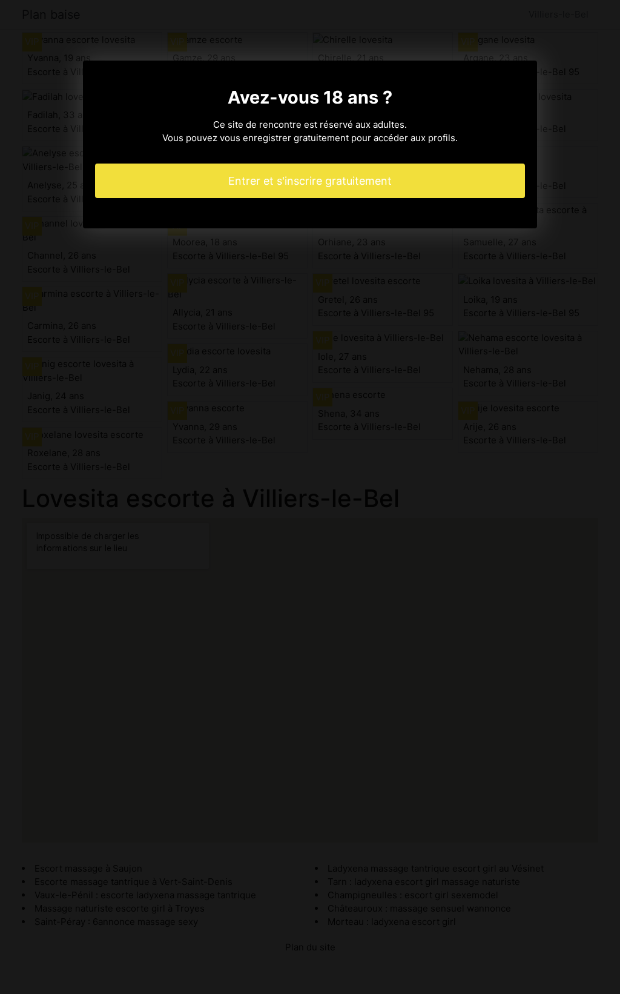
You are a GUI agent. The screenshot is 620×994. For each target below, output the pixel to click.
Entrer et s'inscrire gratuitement (310, 180)
